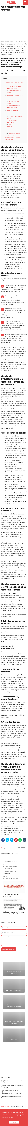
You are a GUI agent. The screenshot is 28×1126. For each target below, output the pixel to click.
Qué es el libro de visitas (11, 1090)
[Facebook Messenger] (7, 840)
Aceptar (14, 1122)
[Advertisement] (14, 26)
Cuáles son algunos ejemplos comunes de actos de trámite (13, 112)
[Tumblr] (24, 840)
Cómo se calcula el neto (7, 847)
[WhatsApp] (20, 840)
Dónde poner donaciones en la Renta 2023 (15, 1081)
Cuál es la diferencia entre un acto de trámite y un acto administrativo (14, 137)
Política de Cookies (8, 1118)
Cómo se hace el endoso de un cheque (13, 1086)
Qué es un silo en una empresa (13, 1093)
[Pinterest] (16, 840)
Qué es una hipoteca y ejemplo (13, 1096)
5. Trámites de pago (15, 133)
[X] (12, 840)
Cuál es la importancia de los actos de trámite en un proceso (14, 97)
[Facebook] (3, 840)
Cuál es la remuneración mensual (22, 847)
